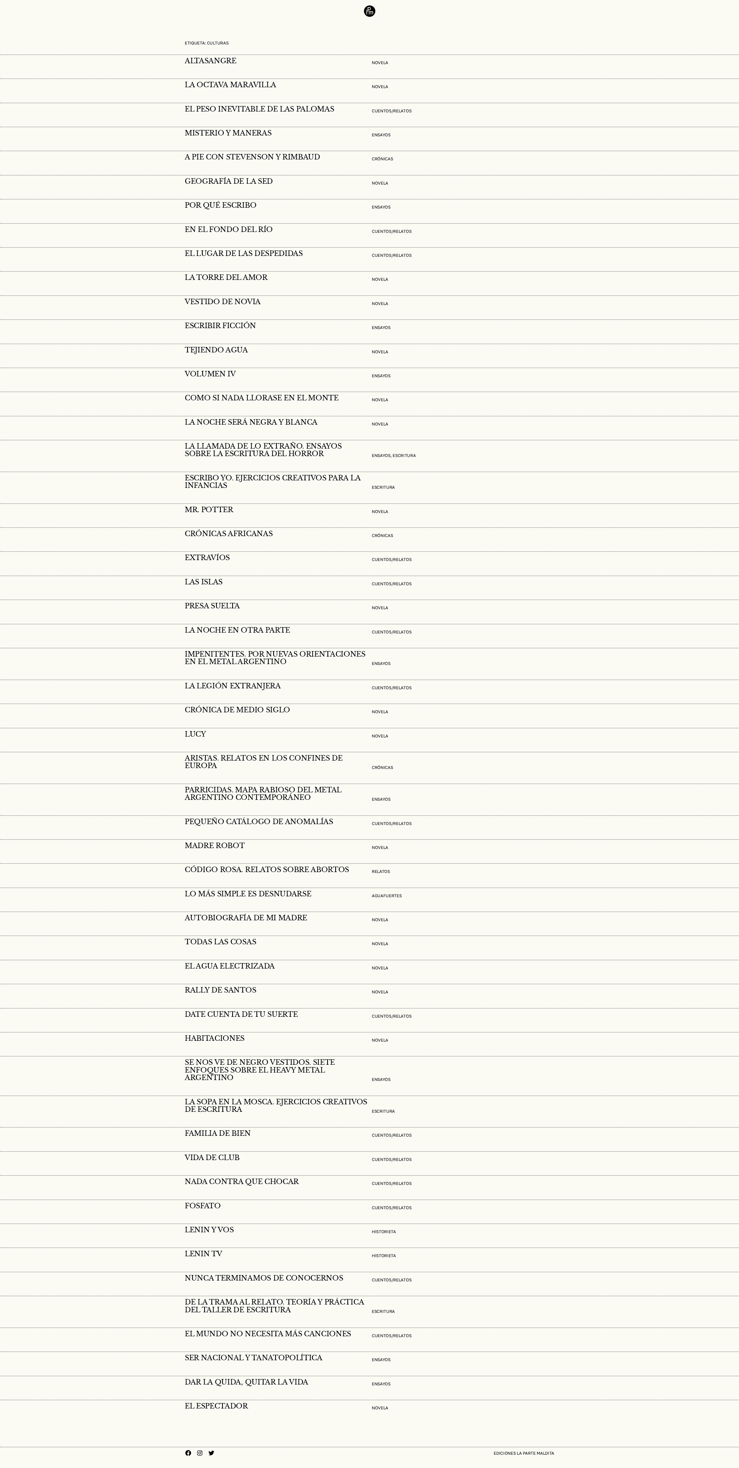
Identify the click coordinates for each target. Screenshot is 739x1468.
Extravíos (207, 558)
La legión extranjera (233, 686)
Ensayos (381, 134)
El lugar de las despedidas (244, 253)
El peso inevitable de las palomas (259, 109)
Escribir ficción (220, 326)
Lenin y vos (209, 1230)
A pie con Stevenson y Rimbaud (252, 157)
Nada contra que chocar (242, 1181)
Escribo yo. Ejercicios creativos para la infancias (272, 482)
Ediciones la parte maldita (524, 1453)
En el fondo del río (229, 229)
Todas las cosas (220, 942)
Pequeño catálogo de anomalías (259, 822)
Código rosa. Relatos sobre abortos (267, 870)
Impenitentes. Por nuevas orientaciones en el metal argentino (275, 658)
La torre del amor (226, 277)
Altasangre (210, 61)
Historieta (384, 1231)
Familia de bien (218, 1133)
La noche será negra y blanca (251, 422)
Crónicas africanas (229, 534)
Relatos (381, 871)
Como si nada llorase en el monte (262, 398)
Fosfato (203, 1206)
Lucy (195, 734)
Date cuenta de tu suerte (241, 1014)
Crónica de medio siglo (237, 710)
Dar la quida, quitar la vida (246, 1382)
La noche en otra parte (237, 630)
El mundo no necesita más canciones (268, 1334)
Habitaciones (215, 1038)
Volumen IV (210, 374)
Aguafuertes (387, 895)
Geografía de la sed (229, 181)
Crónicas (382, 158)
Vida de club (212, 1158)
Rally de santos (220, 990)
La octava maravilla (230, 85)
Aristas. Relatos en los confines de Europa (264, 762)
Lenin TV (203, 1254)
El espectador (216, 1406)
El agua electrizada (230, 966)
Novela (380, 62)
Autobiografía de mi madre (246, 918)
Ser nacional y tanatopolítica (253, 1358)
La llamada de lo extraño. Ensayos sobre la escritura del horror (263, 450)
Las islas (204, 582)
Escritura (404, 455)
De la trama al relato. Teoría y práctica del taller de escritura (274, 1306)
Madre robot (215, 846)
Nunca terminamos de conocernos (264, 1278)
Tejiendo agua (216, 350)
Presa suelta (212, 606)
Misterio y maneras (228, 133)
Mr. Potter (209, 510)
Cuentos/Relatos (391, 110)
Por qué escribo (220, 205)
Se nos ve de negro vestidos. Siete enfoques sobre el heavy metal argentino (260, 1070)
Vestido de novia (223, 302)
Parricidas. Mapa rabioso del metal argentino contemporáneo (263, 794)
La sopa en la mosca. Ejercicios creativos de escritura (276, 1106)
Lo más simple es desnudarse (248, 894)
